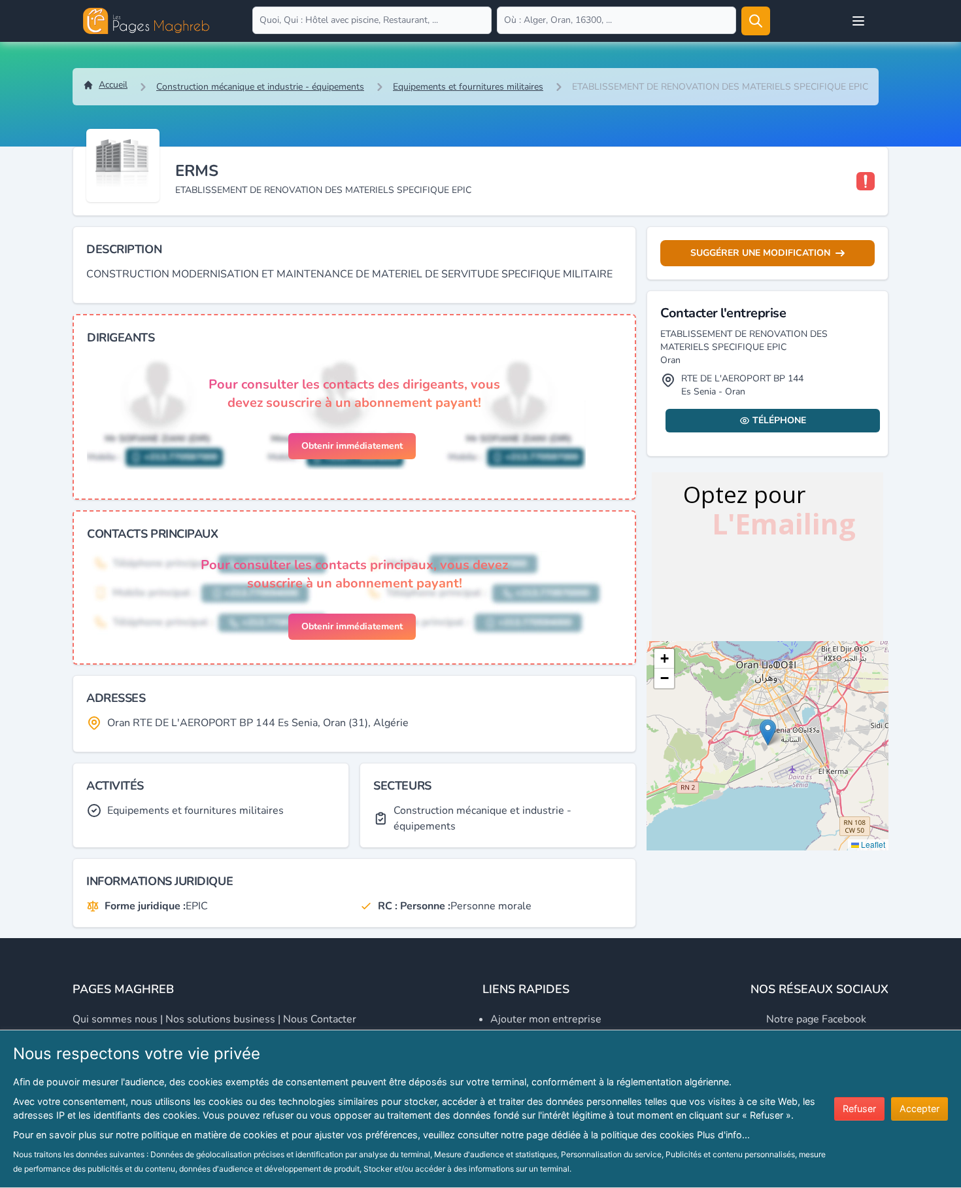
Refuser (859, 1108)
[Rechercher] (755, 21)
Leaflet (872, 844)
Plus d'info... (723, 1134)
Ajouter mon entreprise (545, 1019)
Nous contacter (319, 1019)
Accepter (919, 1108)
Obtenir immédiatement (352, 446)
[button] (768, 732)
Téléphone (779, 420)
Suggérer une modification (760, 253)
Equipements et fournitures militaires (468, 86)
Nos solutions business (220, 1019)
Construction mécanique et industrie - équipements (260, 86)
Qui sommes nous (115, 1019)
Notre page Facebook (816, 1019)
